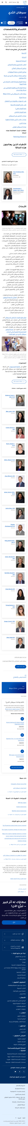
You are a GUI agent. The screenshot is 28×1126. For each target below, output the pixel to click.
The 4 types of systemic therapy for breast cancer (14, 829)
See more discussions (17, 767)
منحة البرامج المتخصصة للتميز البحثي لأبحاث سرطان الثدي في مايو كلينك (16, 332)
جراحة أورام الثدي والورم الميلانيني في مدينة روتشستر (14, 89)
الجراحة (24, 57)
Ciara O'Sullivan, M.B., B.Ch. (18, 172)
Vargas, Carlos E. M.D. (9, 621)
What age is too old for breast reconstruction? (16, 755)
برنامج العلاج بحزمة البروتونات (17, 72)
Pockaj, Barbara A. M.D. (10, 606)
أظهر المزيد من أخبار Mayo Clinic (18, 844)
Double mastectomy (21, 806)
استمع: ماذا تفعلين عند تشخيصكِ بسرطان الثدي (14, 855)
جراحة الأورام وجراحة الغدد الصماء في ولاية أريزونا (14, 83)
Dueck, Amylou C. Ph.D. (10, 444)
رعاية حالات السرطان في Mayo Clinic (14, 94)
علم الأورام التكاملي (20, 112)
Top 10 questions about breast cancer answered (14, 825)
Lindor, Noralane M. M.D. (10, 557)
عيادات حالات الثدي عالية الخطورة (15, 120)
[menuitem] (19, 23)
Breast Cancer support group (12, 709)
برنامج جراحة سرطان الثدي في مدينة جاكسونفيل (15, 77)
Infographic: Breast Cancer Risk (18, 784)
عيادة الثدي (22, 123)
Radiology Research (19, 137)
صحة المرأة (22, 98)
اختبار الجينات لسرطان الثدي (19, 788)
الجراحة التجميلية (21, 61)
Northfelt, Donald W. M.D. (10, 574)
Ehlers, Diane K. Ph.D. (9, 460)
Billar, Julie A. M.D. (10, 411)
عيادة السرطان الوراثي (19, 127)
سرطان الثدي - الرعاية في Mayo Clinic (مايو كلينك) (14, 661)
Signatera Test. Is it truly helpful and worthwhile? (15, 739)
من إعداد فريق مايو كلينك (20, 657)
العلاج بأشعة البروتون (10, 297)
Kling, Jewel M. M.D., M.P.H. (10, 541)
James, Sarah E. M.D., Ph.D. (9, 493)
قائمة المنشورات (14, 367)
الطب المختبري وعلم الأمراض (17, 65)
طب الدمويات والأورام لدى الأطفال (15, 101)
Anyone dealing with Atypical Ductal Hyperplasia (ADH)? (15, 723)
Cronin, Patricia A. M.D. (10, 428)
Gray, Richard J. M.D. (10, 476)
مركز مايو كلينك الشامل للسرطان (15, 318)
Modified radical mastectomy (19, 811)
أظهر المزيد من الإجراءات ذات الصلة (17, 814)
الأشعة (24, 53)
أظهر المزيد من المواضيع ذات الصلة (17, 792)
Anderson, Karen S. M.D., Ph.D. (10, 396)
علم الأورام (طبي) (20, 109)
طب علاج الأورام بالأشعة (18, 105)
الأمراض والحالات (20, 7)
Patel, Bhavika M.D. (10, 589)
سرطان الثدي (17, 12)
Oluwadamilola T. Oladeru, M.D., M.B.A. (18, 189)
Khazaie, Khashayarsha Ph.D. (10, 525)
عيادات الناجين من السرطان (17, 116)
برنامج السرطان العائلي (19, 68)
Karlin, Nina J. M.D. (10, 508)
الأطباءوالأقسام (11, 22)
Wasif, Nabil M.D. (10, 637)
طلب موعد (21, 17)
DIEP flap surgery (22, 802)
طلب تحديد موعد (21, 666)
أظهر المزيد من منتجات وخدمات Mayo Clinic (15, 859)
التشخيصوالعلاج (19, 22)
